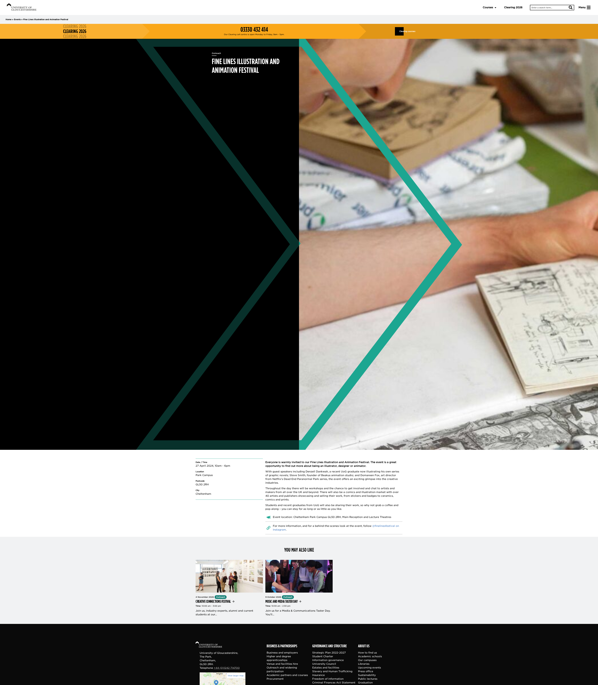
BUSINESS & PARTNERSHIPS (282, 646)
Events (17, 19)
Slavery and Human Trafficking (332, 671)
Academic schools (370, 656)
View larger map (236, 675)
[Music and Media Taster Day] (299, 588)
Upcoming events (369, 667)
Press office (365, 671)
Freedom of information (328, 678)
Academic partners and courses (287, 675)
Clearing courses (401, 31)
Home (9, 19)
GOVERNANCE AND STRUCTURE (329, 646)
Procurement (275, 678)
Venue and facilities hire (282, 663)
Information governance (328, 660)
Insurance (318, 675)
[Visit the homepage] (21, 7)
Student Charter (322, 656)
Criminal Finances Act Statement (333, 682)
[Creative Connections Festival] (229, 588)
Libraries (363, 663)
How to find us (367, 652)
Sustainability (367, 675)
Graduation (365, 682)
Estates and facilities (325, 667)
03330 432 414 (254, 29)
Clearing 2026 (513, 7)
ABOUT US (363, 646)
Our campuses (367, 660)
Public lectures (367, 678)
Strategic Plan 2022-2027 (329, 652)
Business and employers (282, 652)
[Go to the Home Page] (212, 645)
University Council (324, 663)
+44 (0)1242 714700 (227, 667)
